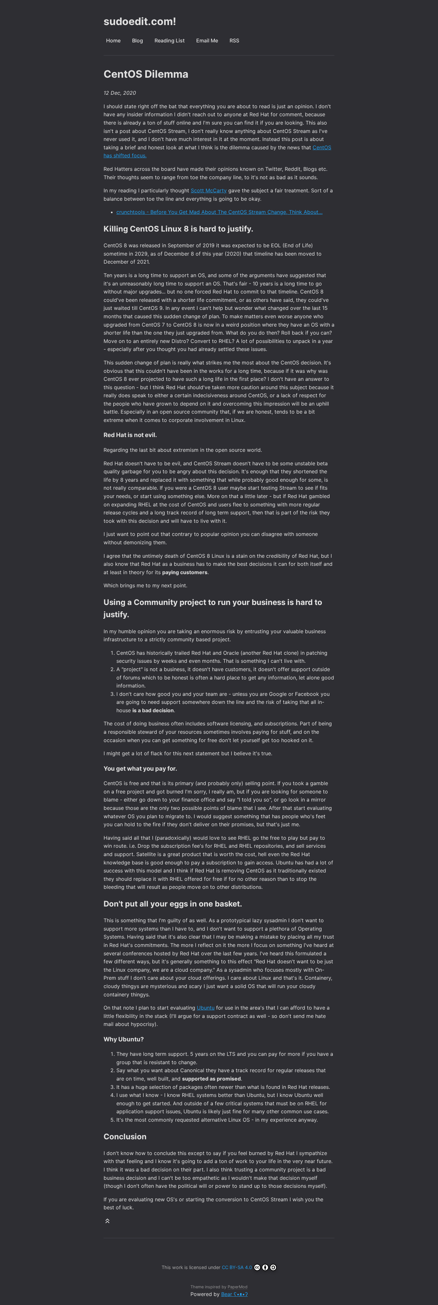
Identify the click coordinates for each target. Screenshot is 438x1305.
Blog (137, 40)
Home (113, 40)
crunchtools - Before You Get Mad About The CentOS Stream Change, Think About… (219, 212)
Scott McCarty (209, 190)
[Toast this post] (107, 1222)
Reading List (170, 40)
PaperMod (238, 1286)
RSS (234, 40)
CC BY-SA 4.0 (237, 1267)
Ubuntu (206, 1007)
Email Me (207, 40)
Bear (234, 1294)
